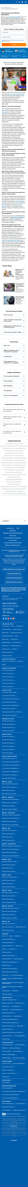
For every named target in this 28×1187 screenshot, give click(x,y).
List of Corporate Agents (17, 975)
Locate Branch (5, 1076)
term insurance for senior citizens (8, 474)
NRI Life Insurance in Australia (9, 911)
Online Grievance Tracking (8, 1026)
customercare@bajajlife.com (11, 599)
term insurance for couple (8, 467)
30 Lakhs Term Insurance (8, 727)
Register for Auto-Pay (7, 1003)
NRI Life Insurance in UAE (8, 833)
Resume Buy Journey (7, 655)
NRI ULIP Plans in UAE (7, 837)
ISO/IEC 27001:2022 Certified (13, 1114)
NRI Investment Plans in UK (8, 923)
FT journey (14, 649)
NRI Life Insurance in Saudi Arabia (10, 818)
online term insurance (18, 217)
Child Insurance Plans (16, 632)
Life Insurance (5, 645)
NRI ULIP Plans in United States (9, 852)
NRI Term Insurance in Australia (9, 918)
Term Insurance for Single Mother (10, 768)
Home (2, 7)
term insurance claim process (6, 462)
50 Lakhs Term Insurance (8, 724)
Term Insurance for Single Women (10, 771)
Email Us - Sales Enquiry (7, 1070)
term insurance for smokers (20, 474)
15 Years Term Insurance (8, 746)
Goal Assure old (5, 649)
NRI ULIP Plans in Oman (7, 868)
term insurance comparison (22, 486)
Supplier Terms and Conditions (9, 962)
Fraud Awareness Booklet (14, 577)
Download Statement (16, 1009)
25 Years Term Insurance (8, 739)
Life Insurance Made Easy (8, 939)
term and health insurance (21, 488)
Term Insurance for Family (8, 695)
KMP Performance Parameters (9, 968)
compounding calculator (21, 493)
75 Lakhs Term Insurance (8, 721)
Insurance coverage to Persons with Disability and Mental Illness (13, 983)
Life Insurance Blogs (19, 1044)
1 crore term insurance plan (19, 455)
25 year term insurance (18, 453)
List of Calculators (6, 1110)
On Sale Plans (14, 639)
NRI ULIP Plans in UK (20, 927)
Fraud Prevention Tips (14, 573)
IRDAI (18, 528)
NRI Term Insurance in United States (10, 855)
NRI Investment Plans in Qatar (9, 877)
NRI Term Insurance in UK (8, 930)
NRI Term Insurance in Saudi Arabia (10, 824)
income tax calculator (8, 491)
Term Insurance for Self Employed (10, 705)
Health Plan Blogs (6, 1057)
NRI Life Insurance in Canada (9, 787)
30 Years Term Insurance (8, 736)
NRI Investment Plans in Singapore (10, 799)
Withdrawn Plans (6, 642)
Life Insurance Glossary (7, 942)
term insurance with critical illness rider (14, 481)
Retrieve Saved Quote (7, 652)
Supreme (20, 661)
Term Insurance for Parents (8, 708)
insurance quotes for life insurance (19, 465)
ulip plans (15, 491)
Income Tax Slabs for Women (9, 778)
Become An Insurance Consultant (13, 537)
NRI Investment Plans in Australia (10, 908)
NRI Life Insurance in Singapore (9, 802)
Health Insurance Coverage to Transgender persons (12, 987)
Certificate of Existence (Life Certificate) (12, 1032)
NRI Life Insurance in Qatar (8, 880)
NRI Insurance (5, 639)
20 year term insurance (9, 453)
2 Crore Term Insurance (7, 680)
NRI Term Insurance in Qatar (8, 887)
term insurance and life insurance (8, 448)
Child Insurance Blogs (14, 1048)
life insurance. (6, 112)
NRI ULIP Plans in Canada (8, 790)
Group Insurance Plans (7, 636)
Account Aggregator (20, 1035)
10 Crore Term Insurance (8, 670)
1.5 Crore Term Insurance (8, 683)
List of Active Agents (7, 1088)
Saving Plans (19, 626)
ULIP (13, 626)
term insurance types (18, 443)
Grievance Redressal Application (10, 1022)
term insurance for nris (20, 469)
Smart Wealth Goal (15, 645)
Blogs (6, 7)
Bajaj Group (17, 936)
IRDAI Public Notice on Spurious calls (14, 569)
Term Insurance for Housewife (9, 775)
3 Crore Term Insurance (7, 676)
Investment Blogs (17, 1051)
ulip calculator (20, 491)
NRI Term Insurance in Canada (9, 793)
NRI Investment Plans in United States (11, 846)
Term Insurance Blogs (7, 1044)
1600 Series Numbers (7, 994)
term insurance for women (9, 450)
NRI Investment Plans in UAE (9, 830)
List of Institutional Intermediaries (10, 1094)
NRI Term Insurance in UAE (8, 840)
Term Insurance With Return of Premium (11, 712)
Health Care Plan (17, 629)
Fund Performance (6, 1016)
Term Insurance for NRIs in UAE (9, 715)
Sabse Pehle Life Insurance (14, 582)
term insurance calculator (7, 465)
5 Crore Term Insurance (7, 673)
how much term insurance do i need (8, 488)
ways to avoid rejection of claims (11, 240)
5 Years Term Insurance (7, 752)
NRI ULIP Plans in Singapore (8, 806)
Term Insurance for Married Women (10, 765)
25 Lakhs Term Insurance (8, 730)
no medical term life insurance (19, 460)
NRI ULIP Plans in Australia (8, 914)
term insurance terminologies (21, 446)
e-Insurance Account (7, 1035)
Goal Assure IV (12, 661)
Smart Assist (12, 949)
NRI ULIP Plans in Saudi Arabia (9, 821)
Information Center (6, 958)
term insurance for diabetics (19, 467)
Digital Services (5, 1006)
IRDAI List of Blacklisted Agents (12, 545)
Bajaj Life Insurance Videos (8, 955)
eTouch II (4, 661)
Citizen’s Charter (6, 1039)
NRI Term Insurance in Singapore (9, 809)
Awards (10, 936)
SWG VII (4, 664)
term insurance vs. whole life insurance (8, 446)
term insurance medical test (8, 460)
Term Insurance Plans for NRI (9, 692)
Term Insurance (5, 626)
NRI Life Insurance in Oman (8, 864)
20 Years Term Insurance (8, 743)
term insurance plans (15, 17)
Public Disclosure (6, 965)
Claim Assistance (19, 1003)
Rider (16, 636)
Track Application (16, 1006)
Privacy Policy (12, 535)
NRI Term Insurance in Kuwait (9, 902)
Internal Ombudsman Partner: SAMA (12, 542)
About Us (4, 936)
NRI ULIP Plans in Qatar (7, 883)
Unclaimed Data (10, 528)
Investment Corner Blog (18, 1057)
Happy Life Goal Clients (7, 945)
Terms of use (19, 945)
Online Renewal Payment (8, 1103)
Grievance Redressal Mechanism (10, 1019)
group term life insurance (20, 448)
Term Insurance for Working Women (10, 761)
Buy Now (14, 44)
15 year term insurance (19, 450)
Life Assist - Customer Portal (9, 999)
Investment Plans (6, 629)
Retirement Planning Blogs (8, 1054)
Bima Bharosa (12, 530)
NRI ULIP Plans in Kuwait (7, 899)
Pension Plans (5, 632)
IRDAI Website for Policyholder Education (12, 533)
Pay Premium (5, 1009)
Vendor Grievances (18, 958)
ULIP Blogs (4, 1048)
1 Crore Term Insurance (7, 686)
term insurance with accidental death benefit (14, 479)
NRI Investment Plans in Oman (9, 861)
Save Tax (4, 949)
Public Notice (5, 975)
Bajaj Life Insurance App (19, 1110)
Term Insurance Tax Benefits (9, 702)
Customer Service (6, 1063)
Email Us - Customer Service (9, 1073)
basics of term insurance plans (16, 94)
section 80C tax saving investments (9, 493)
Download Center (6, 990)
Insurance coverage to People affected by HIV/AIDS (12, 979)
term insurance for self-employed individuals (14, 472)
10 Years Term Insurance (8, 749)
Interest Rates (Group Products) (10, 972)
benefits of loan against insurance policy (8, 486)
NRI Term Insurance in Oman (8, 871)
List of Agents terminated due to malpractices (13, 1091)
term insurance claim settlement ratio (20, 462)
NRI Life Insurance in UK (7, 927)
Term (9, 7)
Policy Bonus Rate (6, 952)
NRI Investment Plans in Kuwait (9, 892)
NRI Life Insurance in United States (10, 849)
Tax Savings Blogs (6, 1051)
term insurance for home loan (9, 469)
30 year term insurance (8, 455)
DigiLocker (15, 990)
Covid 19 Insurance (16, 642)
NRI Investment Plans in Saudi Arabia (11, 815)
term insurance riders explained (14, 484)
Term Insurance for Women (8, 758)
